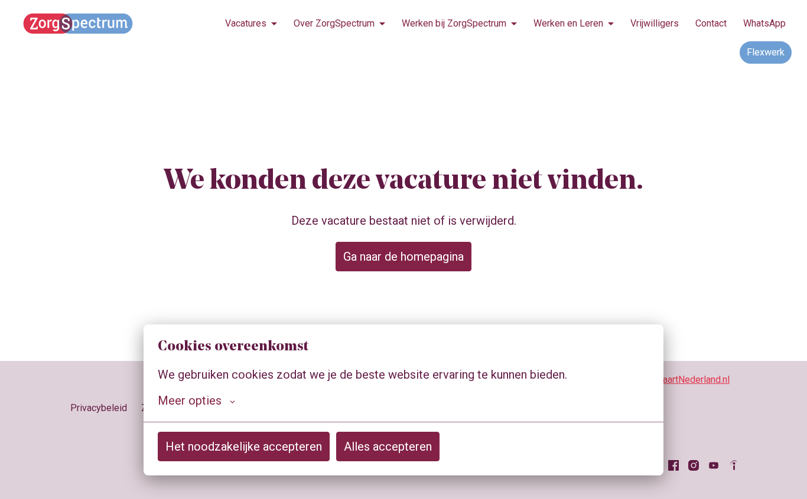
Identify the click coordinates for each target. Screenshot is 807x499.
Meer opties (190, 400)
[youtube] (714, 465)
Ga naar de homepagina (403, 257)
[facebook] (673, 465)
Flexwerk (766, 52)
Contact (711, 23)
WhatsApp (764, 23)
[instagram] (694, 465)
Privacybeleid (98, 407)
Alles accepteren (388, 446)
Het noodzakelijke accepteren (243, 446)
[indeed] (734, 465)
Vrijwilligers (654, 23)
